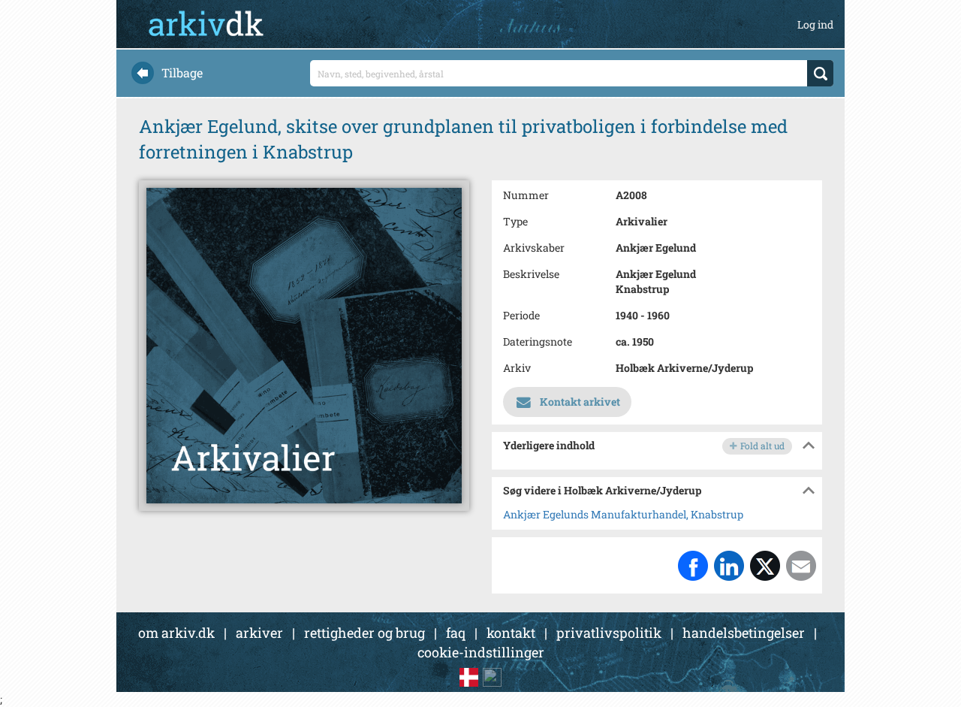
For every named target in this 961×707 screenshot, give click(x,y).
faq (455, 633)
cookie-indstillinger (480, 652)
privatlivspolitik (608, 633)
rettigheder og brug (364, 633)
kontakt (511, 633)
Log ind (815, 24)
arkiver (259, 633)
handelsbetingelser (743, 633)
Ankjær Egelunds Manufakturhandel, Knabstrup (623, 514)
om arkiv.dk (176, 633)
